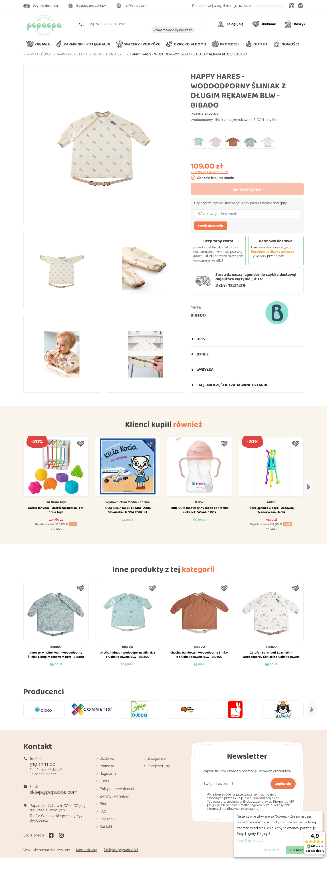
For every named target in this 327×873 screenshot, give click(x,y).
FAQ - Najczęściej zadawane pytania (231, 385)
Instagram (300, 6)
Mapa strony (86, 850)
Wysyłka (205, 369)
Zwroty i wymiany (114, 796)
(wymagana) (251, 801)
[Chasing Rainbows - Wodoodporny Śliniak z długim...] (233, 142)
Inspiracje (107, 819)
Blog (103, 804)
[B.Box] (44, 709)
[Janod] (235, 709)
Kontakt (106, 826)
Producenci (43, 691)
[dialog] (278, 834)
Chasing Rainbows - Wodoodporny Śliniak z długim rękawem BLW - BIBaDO (199, 654)
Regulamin (108, 773)
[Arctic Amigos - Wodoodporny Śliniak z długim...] (198, 142)
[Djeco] (139, 709)
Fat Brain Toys (56, 501)
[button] (186, 44)
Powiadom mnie (210, 225)
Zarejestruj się (159, 766)
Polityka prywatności (117, 789)
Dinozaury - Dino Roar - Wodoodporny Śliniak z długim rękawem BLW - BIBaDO (56, 654)
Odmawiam (270, 850)
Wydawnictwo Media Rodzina (127, 501)
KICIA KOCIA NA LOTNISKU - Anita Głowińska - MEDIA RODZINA (128, 510)
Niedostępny (247, 189)
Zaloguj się (156, 758)
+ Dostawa (209, 172)
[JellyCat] (283, 709)
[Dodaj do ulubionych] (80, 444)
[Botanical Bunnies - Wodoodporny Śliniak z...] (215, 142)
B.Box (199, 501)
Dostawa (107, 758)
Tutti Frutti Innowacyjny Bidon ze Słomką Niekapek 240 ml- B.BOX (199, 510)
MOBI (271, 501)
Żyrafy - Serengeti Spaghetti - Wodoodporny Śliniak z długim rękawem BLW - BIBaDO (271, 656)
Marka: (196, 307)
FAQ (103, 811)
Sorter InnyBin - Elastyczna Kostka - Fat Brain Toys (55, 510)
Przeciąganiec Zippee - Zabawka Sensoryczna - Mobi (271, 510)
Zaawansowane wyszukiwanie (173, 30)
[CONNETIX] (91, 709)
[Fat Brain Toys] (187, 709)
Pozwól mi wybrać (250, 840)
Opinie (202, 354)
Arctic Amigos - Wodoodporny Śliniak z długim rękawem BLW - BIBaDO (127, 654)
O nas (104, 781)
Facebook (292, 6)
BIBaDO (198, 315)
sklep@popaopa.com (53, 792)
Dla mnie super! (301, 850)
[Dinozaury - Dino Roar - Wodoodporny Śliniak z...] (250, 142)
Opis (200, 339)
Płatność (107, 766)
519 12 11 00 (42, 764)
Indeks (196, 113)
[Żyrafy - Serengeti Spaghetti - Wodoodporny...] (267, 142)
